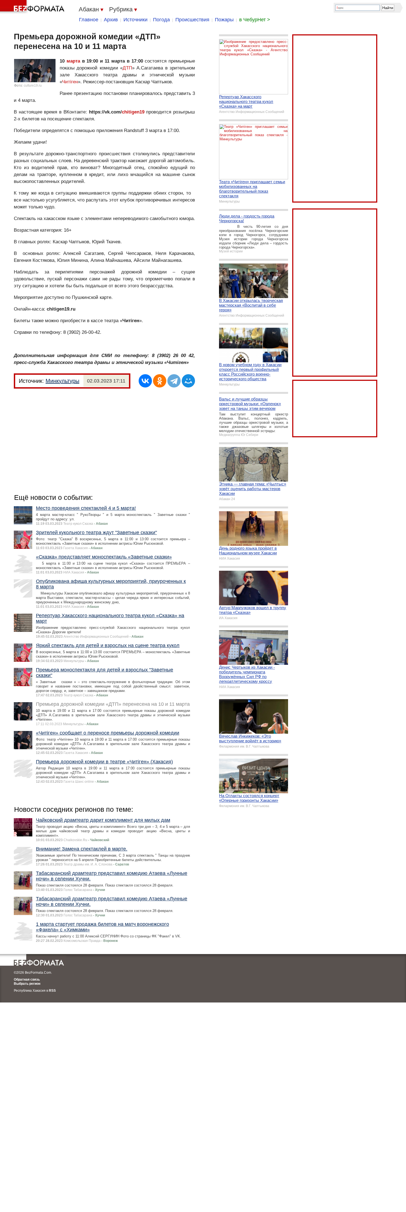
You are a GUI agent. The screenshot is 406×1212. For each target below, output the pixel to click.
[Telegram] (174, 380)
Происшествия (192, 19)
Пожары (224, 19)
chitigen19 (133, 112)
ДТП (127, 68)
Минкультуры (62, 381)
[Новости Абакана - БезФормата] (33, 7)
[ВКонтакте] (145, 380)
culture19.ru (33, 85)
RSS (52, 991)
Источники (135, 19)
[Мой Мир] (188, 380)
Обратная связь (27, 979)
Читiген (70, 81)
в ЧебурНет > (254, 19)
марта (73, 61)
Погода (161, 19)
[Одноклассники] (159, 380)
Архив (111, 19)
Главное (88, 19)
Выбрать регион (27, 984)
